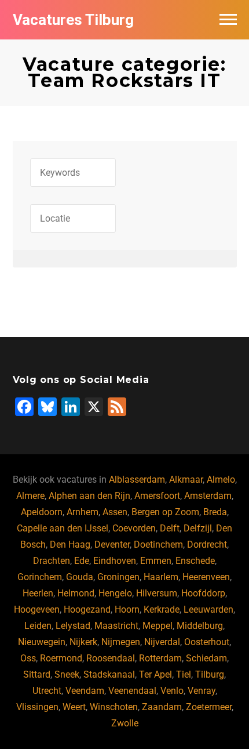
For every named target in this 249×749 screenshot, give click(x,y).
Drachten (51, 560)
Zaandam (162, 706)
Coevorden (134, 528)
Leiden (38, 625)
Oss (28, 658)
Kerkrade (162, 609)
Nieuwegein (41, 641)
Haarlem (161, 576)
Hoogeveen (37, 609)
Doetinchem (158, 544)
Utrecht (46, 690)
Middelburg (200, 625)
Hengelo (115, 593)
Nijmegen (120, 641)
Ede (81, 560)
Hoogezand (87, 609)
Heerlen (38, 593)
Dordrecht (207, 544)
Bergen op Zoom (165, 512)
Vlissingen (37, 706)
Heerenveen (206, 576)
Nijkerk (83, 641)
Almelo (221, 479)
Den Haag (70, 544)
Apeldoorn (42, 512)
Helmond (75, 593)
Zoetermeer (209, 706)
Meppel (157, 625)
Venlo (172, 690)
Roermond (61, 658)
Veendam (84, 690)
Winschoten (114, 706)
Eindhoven (114, 560)
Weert (74, 706)
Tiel (183, 674)
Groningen (118, 576)
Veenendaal (132, 690)
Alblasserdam (137, 479)
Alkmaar (186, 479)
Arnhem (82, 512)
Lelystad (73, 625)
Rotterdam (160, 658)
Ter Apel (155, 674)
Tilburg (209, 674)
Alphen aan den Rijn (89, 495)
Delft (170, 528)
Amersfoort (157, 495)
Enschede (195, 560)
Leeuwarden (208, 609)
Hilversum (156, 593)
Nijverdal (162, 641)
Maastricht (116, 625)
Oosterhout (206, 641)
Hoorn (127, 609)
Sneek (66, 674)
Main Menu (228, 19)
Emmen (155, 560)
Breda (215, 512)
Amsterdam (208, 495)
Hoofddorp (203, 593)
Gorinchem (39, 576)
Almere (30, 495)
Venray (201, 690)
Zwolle (124, 723)
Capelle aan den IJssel (62, 528)
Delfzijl (198, 528)
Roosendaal (110, 658)
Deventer (112, 544)
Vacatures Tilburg (73, 20)
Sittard (36, 674)
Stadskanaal (109, 674)
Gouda (79, 576)
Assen (114, 512)
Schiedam (206, 658)
